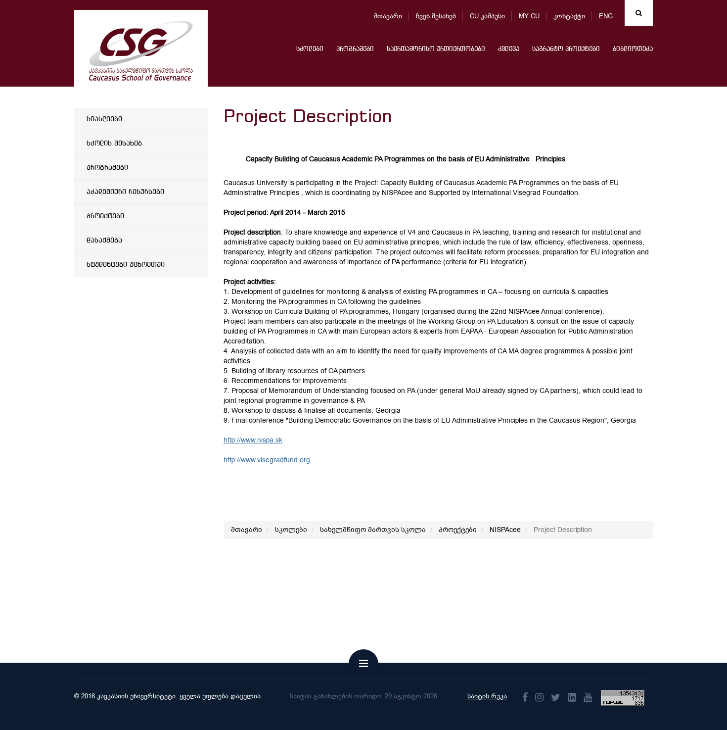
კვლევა (508, 49)
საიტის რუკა (487, 696)
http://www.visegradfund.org (267, 460)
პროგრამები (355, 49)
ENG (606, 16)
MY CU (529, 16)
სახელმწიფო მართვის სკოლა (373, 530)
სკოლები (309, 49)
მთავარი (388, 16)
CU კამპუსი (487, 16)
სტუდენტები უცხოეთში (126, 264)
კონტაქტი (569, 16)
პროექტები (105, 216)
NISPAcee (505, 530)
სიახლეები (104, 119)
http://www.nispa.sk (253, 440)
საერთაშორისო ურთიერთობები (436, 49)
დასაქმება (104, 240)
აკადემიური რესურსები (125, 192)
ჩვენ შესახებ (436, 16)
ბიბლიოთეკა (633, 49)
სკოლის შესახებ (114, 143)
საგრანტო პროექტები (566, 49)
